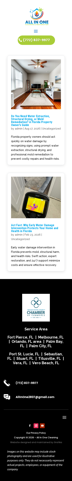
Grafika (58, 442)
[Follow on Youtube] (42, 425)
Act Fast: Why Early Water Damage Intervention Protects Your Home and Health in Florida (34, 228)
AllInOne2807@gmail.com (35, 397)
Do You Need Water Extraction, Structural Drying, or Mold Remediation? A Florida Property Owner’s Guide (31, 120)
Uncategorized (51, 128)
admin (19, 128)
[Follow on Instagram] (36, 425)
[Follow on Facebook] (29, 425)
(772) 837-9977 (36, 40)
